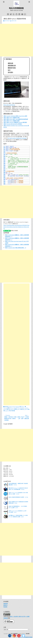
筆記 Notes (21, 406)
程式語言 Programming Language (12, 406)
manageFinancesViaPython (19, 408)
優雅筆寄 (5, 603)
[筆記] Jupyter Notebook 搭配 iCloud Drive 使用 (15, 116)
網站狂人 (5, 605)
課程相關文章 (12, 65)
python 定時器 (14, 409)
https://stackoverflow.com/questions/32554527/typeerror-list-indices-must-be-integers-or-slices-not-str (16, 227)
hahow (11, 408)
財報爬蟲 (13, 410)
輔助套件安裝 (12, 68)
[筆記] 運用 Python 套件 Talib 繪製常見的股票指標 (15, 119)
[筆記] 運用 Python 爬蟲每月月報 (11, 117)
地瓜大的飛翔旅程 (16, 8)
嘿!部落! (5, 607)
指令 (9, 70)
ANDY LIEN (14, 20)
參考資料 (10, 72)
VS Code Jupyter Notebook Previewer (17, 138)
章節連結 (9, 59)
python (26, 408)
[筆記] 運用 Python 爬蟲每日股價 (11, 120)
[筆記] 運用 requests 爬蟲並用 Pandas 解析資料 (15, 122)
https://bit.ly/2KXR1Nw (9, 105)
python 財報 (8, 410)
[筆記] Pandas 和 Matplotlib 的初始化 (12, 124)
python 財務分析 (20, 409)
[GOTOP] (23, 636)
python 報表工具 (6, 409)
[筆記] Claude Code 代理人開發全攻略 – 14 (15, 247)
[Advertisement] (16, 40)
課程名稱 (10, 63)
